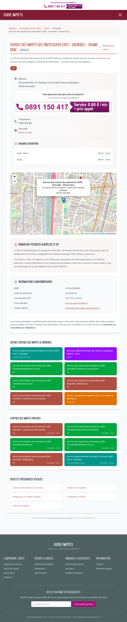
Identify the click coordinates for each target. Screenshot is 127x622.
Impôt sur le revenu (13, 564)
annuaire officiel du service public (60, 518)
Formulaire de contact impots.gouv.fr (82, 308)
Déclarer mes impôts (76, 487)
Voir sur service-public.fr (76, 303)
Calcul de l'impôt (11, 568)
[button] (64, 200)
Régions (13, 28)
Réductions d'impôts (44, 564)
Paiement (8, 577)
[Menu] (120, 15)
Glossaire (69, 568)
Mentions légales (104, 568)
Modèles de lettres (74, 572)
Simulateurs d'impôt (76, 496)
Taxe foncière (41, 572)
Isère (46, 28)
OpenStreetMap (98, 233)
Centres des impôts (74, 564)
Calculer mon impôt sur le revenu (28, 487)
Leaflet (86, 233)
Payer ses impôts (21, 505)
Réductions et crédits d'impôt (27, 496)
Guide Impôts (13, 15)
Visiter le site (25, 132)
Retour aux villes (108, 47)
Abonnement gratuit (84, 604)
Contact (99, 564)
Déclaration (9, 572)
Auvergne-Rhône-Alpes (30, 28)
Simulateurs (40, 568)
